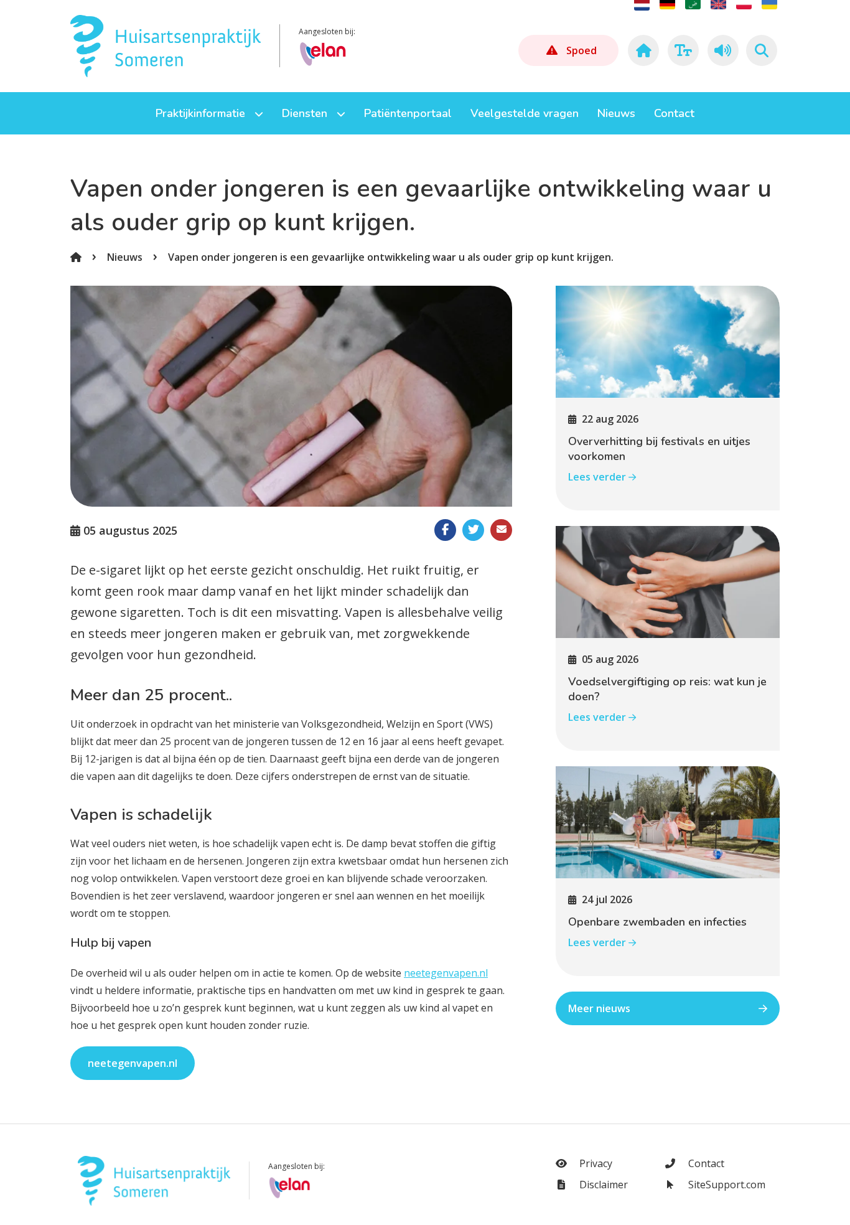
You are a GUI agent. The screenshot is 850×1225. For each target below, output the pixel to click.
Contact (705, 1163)
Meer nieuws (599, 1008)
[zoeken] (761, 50)
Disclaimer (602, 1184)
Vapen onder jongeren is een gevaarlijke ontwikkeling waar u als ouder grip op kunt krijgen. (391, 257)
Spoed (581, 50)
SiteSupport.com (725, 1184)
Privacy (594, 1163)
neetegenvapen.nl (446, 973)
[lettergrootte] (681, 50)
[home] (641, 50)
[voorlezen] (721, 50)
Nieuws (124, 257)
